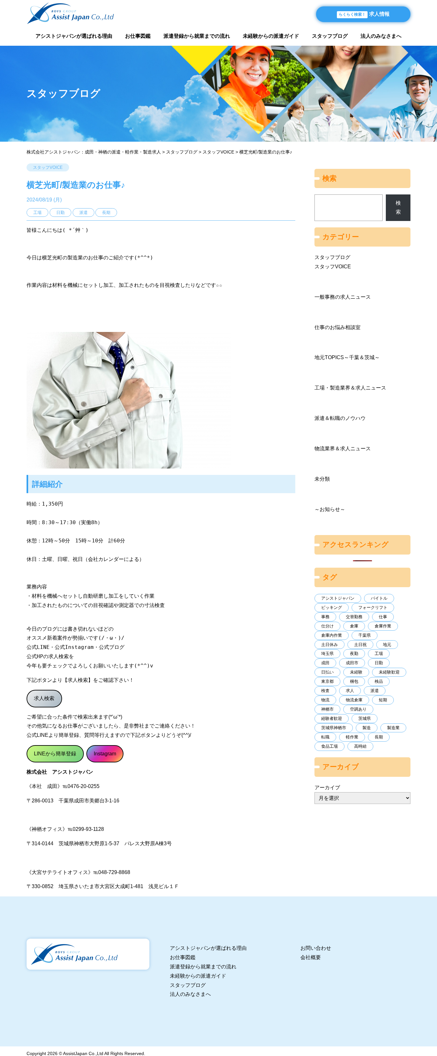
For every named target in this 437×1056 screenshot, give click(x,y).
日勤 (379, 662)
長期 (379, 737)
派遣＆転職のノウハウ (340, 418)
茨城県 (364, 718)
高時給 (360, 746)
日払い (327, 672)
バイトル (379, 598)
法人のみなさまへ (381, 36)
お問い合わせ (315, 948)
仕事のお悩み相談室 (337, 327)
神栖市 (327, 709)
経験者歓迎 (331, 718)
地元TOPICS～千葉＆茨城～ (347, 357)
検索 (398, 207)
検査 (325, 690)
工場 (379, 653)
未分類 (322, 479)
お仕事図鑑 (138, 36)
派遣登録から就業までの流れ (196, 36)
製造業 (393, 727)
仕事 (383, 616)
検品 (379, 681)
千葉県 (364, 635)
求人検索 (44, 698)
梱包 (354, 681)
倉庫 (354, 626)
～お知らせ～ (329, 509)
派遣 (374, 690)
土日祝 (360, 644)
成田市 (352, 662)
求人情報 (364, 14)
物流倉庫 (354, 699)
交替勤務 (354, 616)
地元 (387, 644)
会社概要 (310, 957)
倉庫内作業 (331, 635)
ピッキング (331, 607)
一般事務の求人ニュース (342, 297)
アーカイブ (327, 787)
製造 (366, 727)
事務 (325, 616)
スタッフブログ (330, 36)
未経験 (356, 672)
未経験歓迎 (389, 672)
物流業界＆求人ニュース (342, 448)
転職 (325, 737)
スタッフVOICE (48, 167)
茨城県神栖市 (333, 727)
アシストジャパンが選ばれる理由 (74, 36)
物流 (325, 699)
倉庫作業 (383, 626)
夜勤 (354, 653)
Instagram (105, 753)
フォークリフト (372, 607)
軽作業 (352, 737)
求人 (350, 690)
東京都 (327, 681)
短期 (383, 699)
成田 (325, 662)
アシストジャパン (337, 598)
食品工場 (329, 746)
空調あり (358, 709)
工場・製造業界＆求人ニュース (350, 387)
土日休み (329, 644)
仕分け (327, 626)
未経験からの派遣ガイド (271, 36)
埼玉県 (327, 653)
